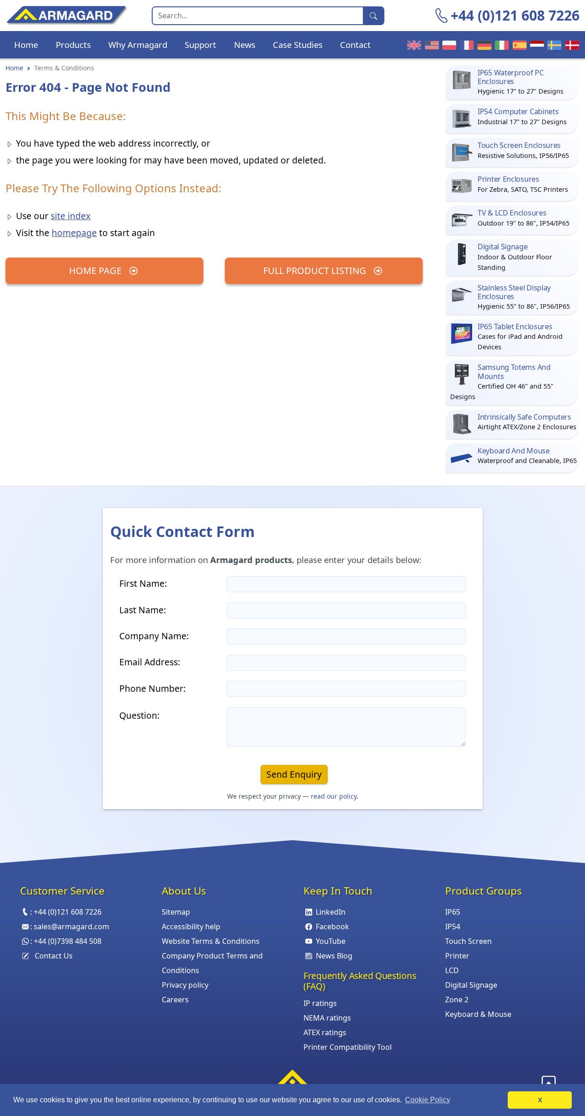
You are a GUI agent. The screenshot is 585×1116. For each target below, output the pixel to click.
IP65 (452, 912)
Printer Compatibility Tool (347, 1047)
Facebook (332, 926)
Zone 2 (456, 1000)
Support (200, 44)
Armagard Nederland (535, 44)
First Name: (143, 583)
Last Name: (142, 610)
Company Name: (154, 636)
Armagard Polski (448, 44)
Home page (96, 270)
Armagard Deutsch (483, 44)
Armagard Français (465, 44)
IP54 (452, 926)
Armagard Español (518, 44)
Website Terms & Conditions (211, 941)
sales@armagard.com (71, 926)
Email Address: (149, 662)
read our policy (333, 796)
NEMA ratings (327, 1018)
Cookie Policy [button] (427, 1100)
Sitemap (176, 912)
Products (73, 44)
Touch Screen (468, 941)
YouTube (331, 941)
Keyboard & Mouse (478, 1014)
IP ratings (320, 1003)
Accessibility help (191, 926)
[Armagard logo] (292, 1080)
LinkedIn (331, 912)
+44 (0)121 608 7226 (515, 15)
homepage (74, 232)
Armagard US (430, 44)
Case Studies (298, 44)
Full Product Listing (315, 270)
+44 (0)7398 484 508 (67, 941)
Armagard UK (412, 44)
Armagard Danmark (571, 44)
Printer (457, 956)
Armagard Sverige (553, 44)
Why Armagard (137, 44)
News (244, 44)
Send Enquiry (294, 774)
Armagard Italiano (500, 44)
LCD (452, 970)
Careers (175, 1000)
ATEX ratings (324, 1032)
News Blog (334, 956)
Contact (355, 44)
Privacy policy (185, 985)
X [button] (540, 1100)
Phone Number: (152, 688)
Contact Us (54, 956)
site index (70, 216)
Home (26, 44)
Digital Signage (471, 985)
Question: (139, 715)
